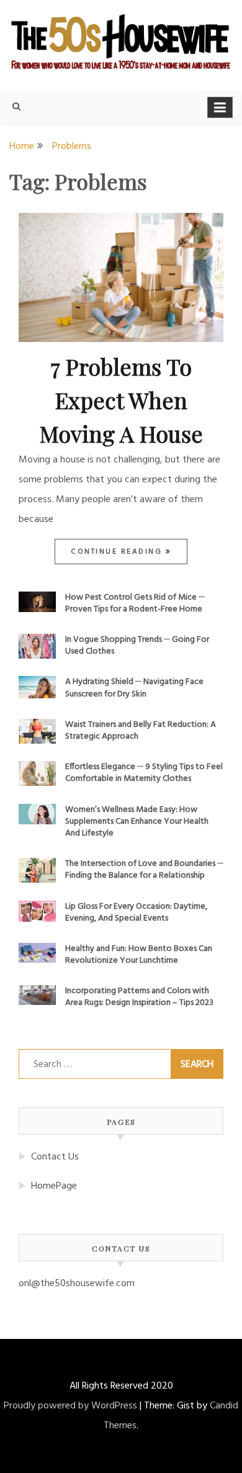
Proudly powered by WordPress (70, 1406)
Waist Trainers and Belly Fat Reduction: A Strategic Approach (140, 731)
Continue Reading (118, 552)
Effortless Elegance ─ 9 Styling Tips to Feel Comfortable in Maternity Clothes (144, 773)
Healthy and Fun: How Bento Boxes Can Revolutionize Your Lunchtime (138, 955)
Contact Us (55, 1157)
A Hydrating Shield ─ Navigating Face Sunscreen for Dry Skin (134, 688)
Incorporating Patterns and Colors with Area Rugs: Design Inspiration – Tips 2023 (139, 997)
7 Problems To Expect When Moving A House (121, 399)
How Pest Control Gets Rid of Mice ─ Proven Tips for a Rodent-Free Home (135, 603)
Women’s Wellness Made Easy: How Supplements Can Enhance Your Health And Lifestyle (136, 821)
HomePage (54, 1186)
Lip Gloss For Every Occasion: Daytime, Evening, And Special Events (136, 912)
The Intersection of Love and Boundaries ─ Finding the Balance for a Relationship (144, 870)
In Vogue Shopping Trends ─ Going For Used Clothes (137, 646)
